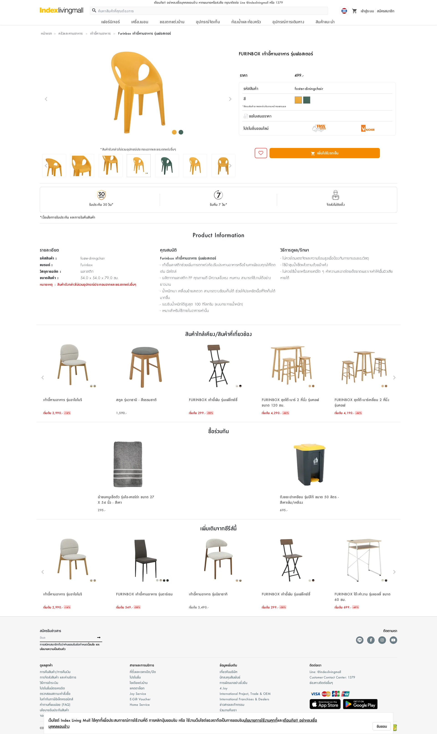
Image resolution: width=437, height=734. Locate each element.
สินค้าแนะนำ (325, 22)
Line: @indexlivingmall (325, 671)
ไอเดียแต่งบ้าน (138, 682)
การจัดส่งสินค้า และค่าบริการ (58, 677)
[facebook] (371, 640)
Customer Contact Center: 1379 (332, 677)
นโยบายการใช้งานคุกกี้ (260, 720)
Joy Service (138, 693)
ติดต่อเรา (315, 665)
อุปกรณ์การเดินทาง (288, 22)
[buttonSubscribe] (98, 637)
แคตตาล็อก (137, 688)
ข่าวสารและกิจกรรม (232, 704)
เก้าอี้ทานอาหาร (100, 33)
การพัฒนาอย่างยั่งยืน (233, 682)
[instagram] (382, 640)
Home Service (140, 704)
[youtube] (393, 640)
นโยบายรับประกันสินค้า (54, 709)
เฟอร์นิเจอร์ (110, 22)
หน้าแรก (46, 33)
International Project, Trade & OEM (245, 693)
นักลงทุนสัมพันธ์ (230, 677)
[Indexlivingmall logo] (61, 11)
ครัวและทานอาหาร (70, 33)
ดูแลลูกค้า (46, 665)
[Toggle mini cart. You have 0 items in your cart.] (354, 11)
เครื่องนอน (139, 22)
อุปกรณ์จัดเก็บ (208, 22)
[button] (72, 377)
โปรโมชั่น (135, 677)
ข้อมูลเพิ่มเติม (228, 665)
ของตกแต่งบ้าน (172, 22)
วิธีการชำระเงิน (49, 682)
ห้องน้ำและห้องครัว (246, 22)
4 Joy (223, 688)
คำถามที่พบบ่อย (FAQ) (55, 704)
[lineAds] (359, 640)
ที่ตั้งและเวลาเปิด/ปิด (143, 671)
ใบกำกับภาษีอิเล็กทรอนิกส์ (56, 698)
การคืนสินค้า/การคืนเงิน (55, 671)
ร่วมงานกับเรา (228, 709)
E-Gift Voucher (140, 698)
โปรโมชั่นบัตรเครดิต (52, 688)
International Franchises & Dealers (244, 698)
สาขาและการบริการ (142, 665)
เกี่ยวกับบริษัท (228, 671)
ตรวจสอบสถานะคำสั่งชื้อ (55, 693)
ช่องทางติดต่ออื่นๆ (321, 682)
